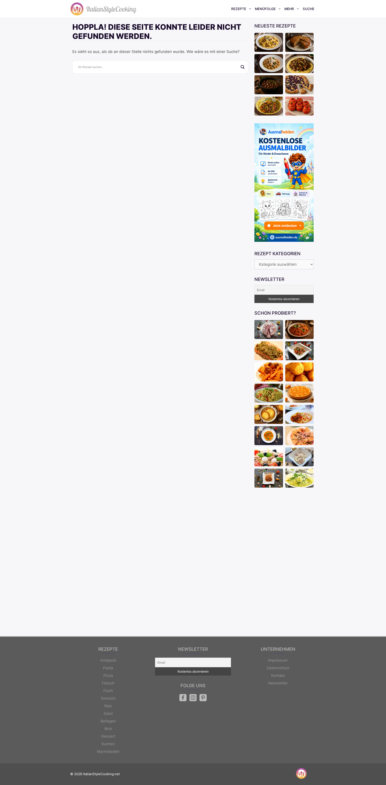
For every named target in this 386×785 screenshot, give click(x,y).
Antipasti (108, 660)
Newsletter (278, 683)
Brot (108, 728)
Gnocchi (108, 698)
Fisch (108, 690)
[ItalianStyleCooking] (103, 9)
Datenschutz (278, 668)
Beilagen (108, 721)
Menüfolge (265, 9)
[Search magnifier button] (242, 67)
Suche (308, 9)
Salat (108, 713)
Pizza (108, 675)
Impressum (278, 660)
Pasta (108, 668)
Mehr (289, 9)
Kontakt (278, 675)
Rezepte (238, 9)
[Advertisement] (284, 562)
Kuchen (108, 744)
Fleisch (108, 683)
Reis (108, 706)
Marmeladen (108, 751)
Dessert (108, 736)
